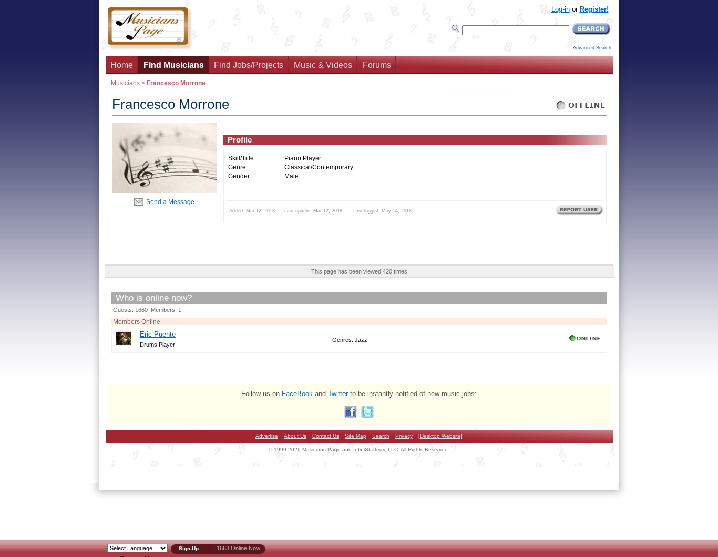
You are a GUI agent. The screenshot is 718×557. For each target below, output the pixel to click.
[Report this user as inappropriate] (579, 214)
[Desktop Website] (440, 436)
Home (121, 64)
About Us (295, 436)
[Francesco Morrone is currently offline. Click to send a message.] (581, 110)
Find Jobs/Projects (248, 64)
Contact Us (325, 436)
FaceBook (297, 394)
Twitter (338, 394)
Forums (377, 64)
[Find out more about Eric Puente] (123, 344)
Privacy (404, 436)
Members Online (136, 321)
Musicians (125, 82)
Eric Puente (158, 334)
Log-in (560, 9)
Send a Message (170, 201)
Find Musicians (173, 64)
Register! (594, 9)
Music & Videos (323, 64)
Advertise (266, 436)
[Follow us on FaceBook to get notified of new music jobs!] (350, 416)
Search (380, 436)
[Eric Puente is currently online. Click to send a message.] (586, 341)
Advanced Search (592, 47)
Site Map (355, 436)
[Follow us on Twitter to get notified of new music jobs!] (367, 416)
